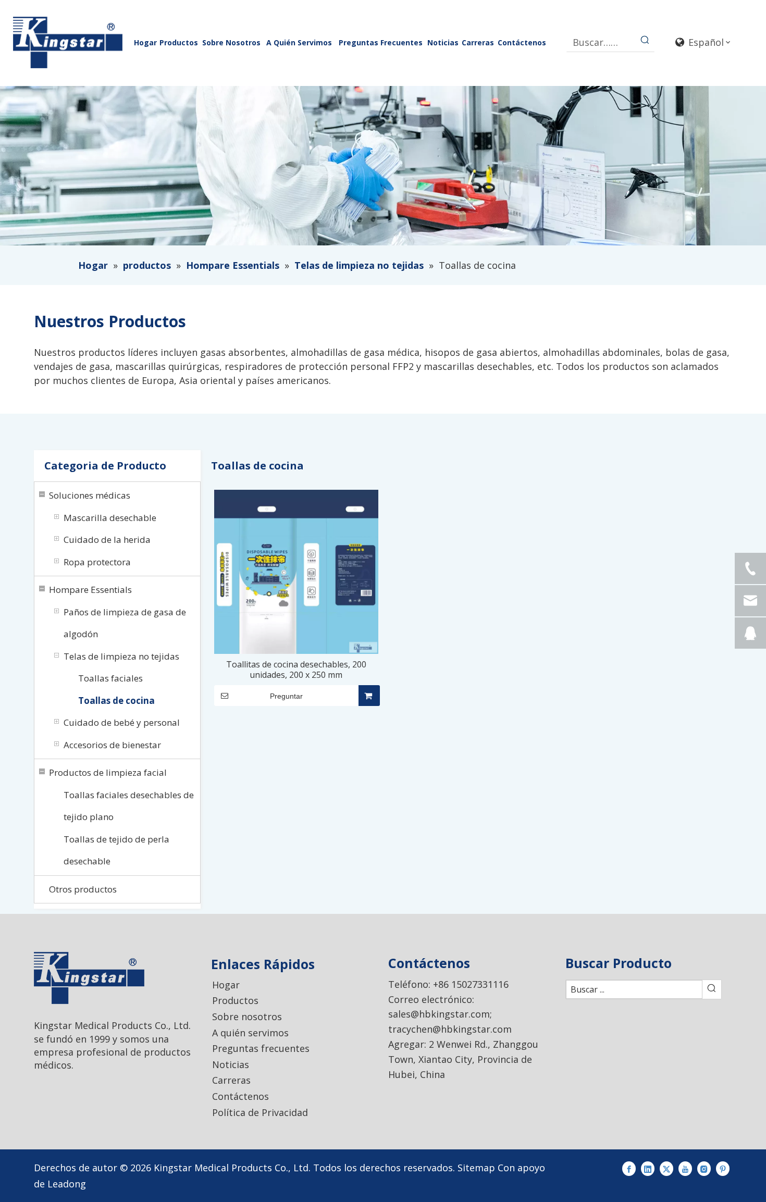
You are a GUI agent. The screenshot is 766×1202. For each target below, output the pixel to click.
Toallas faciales (110, 678)
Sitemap (476, 1167)
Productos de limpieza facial (108, 772)
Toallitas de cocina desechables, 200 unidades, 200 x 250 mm (296, 669)
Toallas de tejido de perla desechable (116, 850)
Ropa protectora (97, 562)
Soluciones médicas (89, 495)
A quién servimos (250, 1032)
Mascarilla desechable (110, 518)
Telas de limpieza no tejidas (121, 656)
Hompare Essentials (90, 590)
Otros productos (83, 889)
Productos (235, 1000)
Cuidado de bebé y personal (122, 722)
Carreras (231, 1080)
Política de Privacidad (260, 1112)
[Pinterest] (723, 1168)
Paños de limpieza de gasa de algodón (125, 623)
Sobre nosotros (247, 1016)
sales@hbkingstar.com (439, 1014)
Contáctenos (240, 1096)
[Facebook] (629, 1168)
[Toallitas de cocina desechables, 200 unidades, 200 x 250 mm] (296, 571)
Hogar (226, 984)
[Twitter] (666, 1168)
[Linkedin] (647, 1168)
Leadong (66, 1184)
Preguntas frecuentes (261, 1048)
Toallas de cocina (116, 701)
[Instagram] (704, 1168)
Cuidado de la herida (107, 540)
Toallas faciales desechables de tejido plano (129, 806)
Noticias (230, 1064)
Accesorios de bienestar (112, 745)
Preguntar (286, 696)
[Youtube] (685, 1168)
